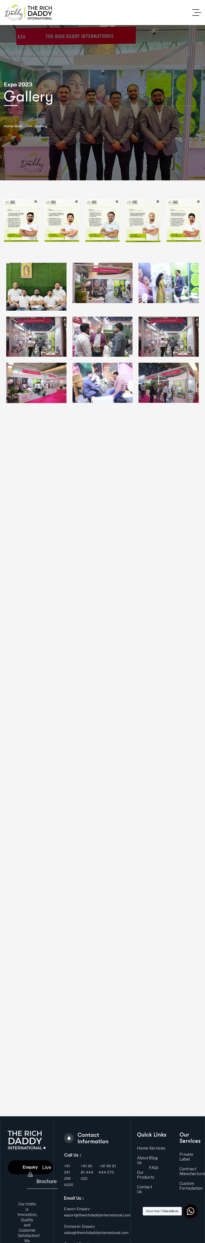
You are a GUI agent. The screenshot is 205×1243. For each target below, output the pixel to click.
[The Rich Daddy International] (28, 12)
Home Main (13, 126)
